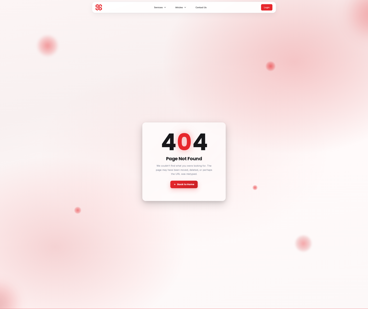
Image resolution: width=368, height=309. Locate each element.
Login (267, 7)
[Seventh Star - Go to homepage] (99, 7)
